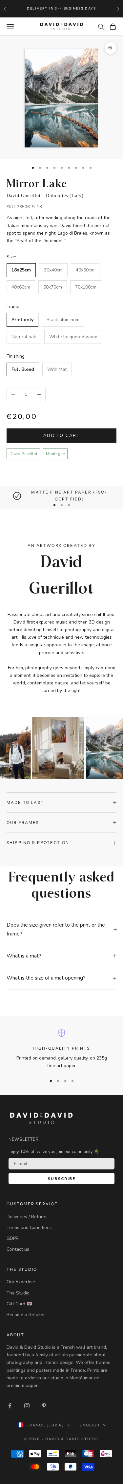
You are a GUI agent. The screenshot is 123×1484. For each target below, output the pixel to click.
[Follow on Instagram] (27, 1405)
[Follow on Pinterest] (44, 1405)
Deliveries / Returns (27, 1217)
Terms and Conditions (29, 1227)
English (90, 1425)
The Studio (18, 1293)
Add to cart (61, 436)
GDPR (13, 1238)
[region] (61, 495)
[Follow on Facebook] (10, 1405)
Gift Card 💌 (19, 1304)
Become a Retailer (26, 1315)
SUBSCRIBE (61, 1178)
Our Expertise (21, 1282)
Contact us (18, 1249)
